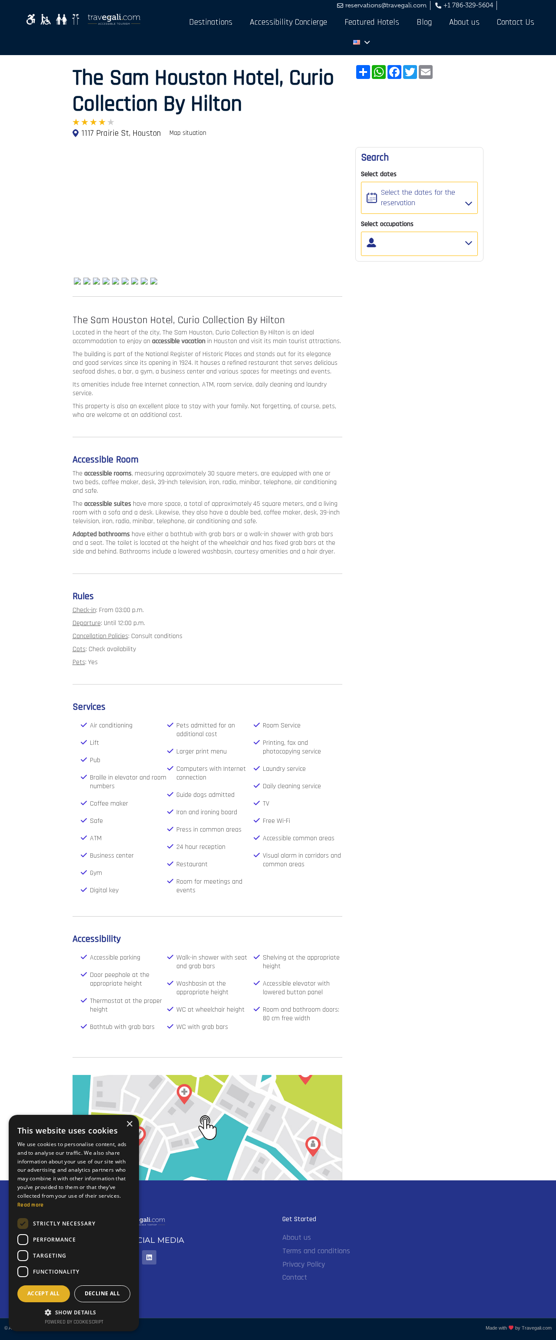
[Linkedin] (149, 1257)
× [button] (129, 1124)
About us (464, 22)
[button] (73, 1312)
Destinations (210, 22)
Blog (424, 22)
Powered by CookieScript (74, 1322)
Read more (30, 1205)
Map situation (187, 133)
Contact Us (515, 22)
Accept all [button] (43, 1293)
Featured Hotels (371, 22)
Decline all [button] (102, 1293)
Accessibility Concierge (288, 22)
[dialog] (74, 1223)
